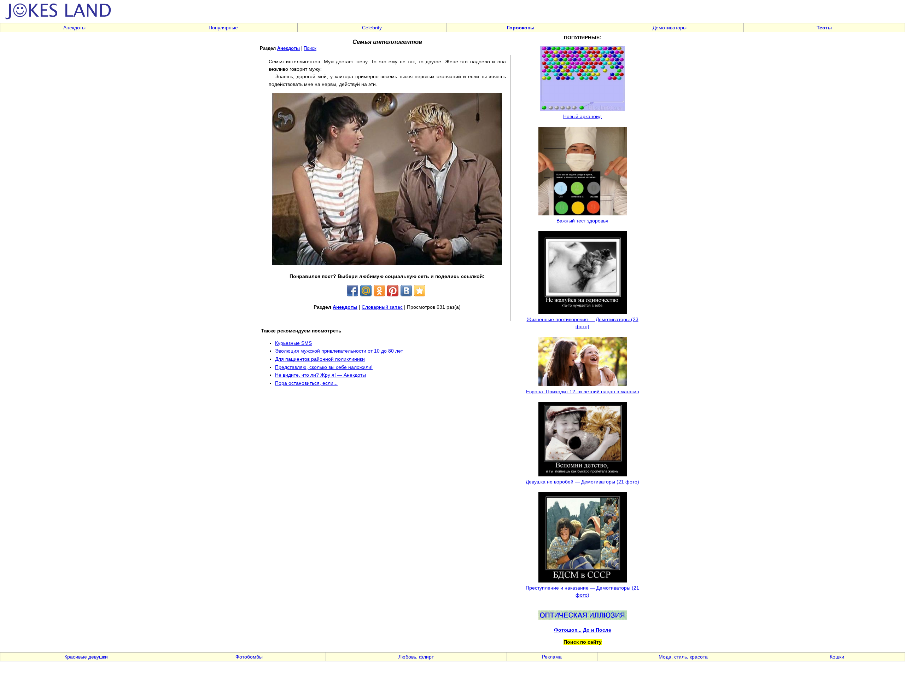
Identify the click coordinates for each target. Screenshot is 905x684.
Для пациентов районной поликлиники (320, 359)
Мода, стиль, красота (683, 657)
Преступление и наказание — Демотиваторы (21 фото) (582, 591)
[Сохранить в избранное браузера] (419, 290)
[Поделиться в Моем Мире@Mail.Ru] (366, 290)
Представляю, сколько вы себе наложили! (324, 367)
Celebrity (372, 27)
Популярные (223, 27)
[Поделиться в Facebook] (352, 290)
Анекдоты (74, 27)
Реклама (552, 657)
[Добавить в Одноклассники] (379, 290)
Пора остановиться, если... (306, 383)
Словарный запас (382, 307)
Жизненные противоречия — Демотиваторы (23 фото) (582, 323)
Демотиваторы (670, 27)
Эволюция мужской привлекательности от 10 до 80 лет (339, 351)
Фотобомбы (249, 657)
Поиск (310, 48)
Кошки (837, 657)
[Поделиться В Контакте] (406, 290)
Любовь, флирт (416, 657)
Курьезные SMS (293, 343)
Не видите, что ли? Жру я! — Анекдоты (320, 375)
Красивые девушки (86, 657)
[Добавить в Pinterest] (392, 290)
